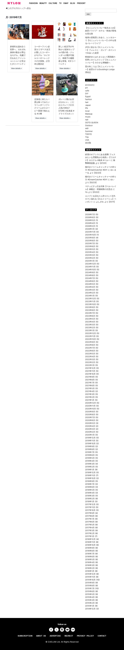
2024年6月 (90, 281)
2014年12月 (90, 608)
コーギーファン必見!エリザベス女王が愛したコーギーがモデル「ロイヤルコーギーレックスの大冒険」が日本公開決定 (42, 55)
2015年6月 (90, 591)
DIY (86, 93)
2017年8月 (90, 516)
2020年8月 (90, 414)
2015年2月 (90, 603)
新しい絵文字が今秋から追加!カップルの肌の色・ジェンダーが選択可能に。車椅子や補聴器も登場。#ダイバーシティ (66, 55)
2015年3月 (90, 600)
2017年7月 (89, 519)
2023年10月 (90, 304)
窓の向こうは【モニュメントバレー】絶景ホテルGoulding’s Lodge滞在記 (100, 69)
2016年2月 (90, 568)
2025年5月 (90, 249)
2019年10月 (90, 443)
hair (87, 102)
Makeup (88, 114)
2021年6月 (90, 385)
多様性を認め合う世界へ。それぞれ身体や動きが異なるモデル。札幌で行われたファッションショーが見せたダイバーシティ (18, 55)
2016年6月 (90, 556)
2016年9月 (90, 548)
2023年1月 (90, 330)
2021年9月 (90, 377)
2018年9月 (90, 481)
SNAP (65, 3)
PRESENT (81, 3)
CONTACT (102, 636)
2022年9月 (90, 342)
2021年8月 (90, 379)
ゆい (112, 179)
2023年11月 (90, 301)
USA (87, 140)
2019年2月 (90, 466)
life (86, 108)
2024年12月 (90, 263)
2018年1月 (89, 501)
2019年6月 (90, 455)
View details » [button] (16, 68)
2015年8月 (90, 585)
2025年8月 (90, 240)
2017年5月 (90, 524)
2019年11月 (90, 440)
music (87, 116)
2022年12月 (90, 333)
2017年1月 (89, 536)
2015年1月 (89, 606)
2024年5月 (90, 284)
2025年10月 (90, 234)
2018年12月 (90, 472)
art (86, 87)
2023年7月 (90, 313)
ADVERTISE (55, 636)
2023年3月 (90, 324)
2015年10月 (90, 579)
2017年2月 (90, 533)
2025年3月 (90, 255)
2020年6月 (90, 420)
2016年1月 (89, 571)
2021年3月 (90, 394)
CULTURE (53, 3)
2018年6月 (90, 487)
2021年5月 (90, 388)
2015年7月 (90, 588)
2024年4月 (90, 287)
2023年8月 (90, 310)
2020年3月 (90, 429)
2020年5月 (90, 423)
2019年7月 (90, 452)
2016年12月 (90, 539)
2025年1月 (90, 261)
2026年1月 (90, 229)
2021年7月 (90, 382)
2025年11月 (90, 232)
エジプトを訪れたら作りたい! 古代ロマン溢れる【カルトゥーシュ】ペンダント (100, 199)
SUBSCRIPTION (25, 636)
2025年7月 (90, 243)
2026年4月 (90, 223)
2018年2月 (90, 498)
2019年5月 (90, 458)
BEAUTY (43, 3)
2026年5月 (90, 220)
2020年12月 (90, 403)
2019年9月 (90, 446)
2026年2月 (90, 226)
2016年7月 (90, 553)
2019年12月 (90, 437)
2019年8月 (90, 449)
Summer (89, 131)
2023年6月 (90, 316)
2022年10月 (90, 339)
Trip (87, 137)
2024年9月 (90, 272)
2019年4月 (90, 461)
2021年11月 (90, 371)
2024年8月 (90, 275)
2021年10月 (90, 374)
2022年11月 (90, 336)
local (87, 111)
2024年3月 (90, 290)
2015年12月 (90, 574)
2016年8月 (90, 550)
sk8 (86, 128)
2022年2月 (90, 362)
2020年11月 (90, 406)
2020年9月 (90, 411)
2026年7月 (90, 214)
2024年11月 (90, 266)
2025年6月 (90, 246)
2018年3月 (90, 495)
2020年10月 (90, 408)
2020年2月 (90, 432)
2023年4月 (90, 321)
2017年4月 (90, 527)
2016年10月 (90, 545)
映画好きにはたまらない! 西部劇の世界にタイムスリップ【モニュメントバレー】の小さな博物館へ (100, 60)
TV (60, 3)
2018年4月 (90, 493)
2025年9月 (90, 237)
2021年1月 (89, 400)
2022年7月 (90, 348)
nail (86, 119)
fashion (88, 99)
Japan (88, 105)
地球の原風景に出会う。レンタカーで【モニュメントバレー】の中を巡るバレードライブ (100, 40)
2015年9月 (90, 582)
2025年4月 (90, 252)
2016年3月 (90, 565)
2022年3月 (90, 359)
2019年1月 (89, 469)
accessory (89, 85)
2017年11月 (90, 507)
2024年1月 (90, 295)
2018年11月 (90, 475)
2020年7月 (90, 417)
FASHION (33, 3)
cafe (87, 90)
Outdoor (89, 125)
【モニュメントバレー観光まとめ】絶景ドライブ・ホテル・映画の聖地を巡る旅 (100, 31)
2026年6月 (90, 217)
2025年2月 (90, 258)
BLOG (72, 3)
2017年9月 (90, 513)
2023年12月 (90, 298)
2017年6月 (90, 522)
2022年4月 (90, 356)
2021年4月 (90, 391)
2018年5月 (90, 490)
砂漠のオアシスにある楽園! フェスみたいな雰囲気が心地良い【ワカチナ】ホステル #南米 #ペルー (100, 157)
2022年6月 (90, 350)
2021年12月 (90, 368)
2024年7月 (90, 278)
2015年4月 (90, 597)
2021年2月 (90, 397)
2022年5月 (90, 353)
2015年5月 (90, 594)
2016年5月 (90, 559)
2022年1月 (90, 365)
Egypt (88, 96)
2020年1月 (90, 435)
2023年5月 (90, 319)
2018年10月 (90, 478)
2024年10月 (90, 269)
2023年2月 (90, 327)
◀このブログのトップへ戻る (18, 8)
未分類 (88, 143)
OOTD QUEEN (91, 122)
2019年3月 (90, 464)
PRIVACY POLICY (85, 636)
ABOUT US (41, 636)
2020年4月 (90, 426)
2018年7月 (90, 484)
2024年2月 (90, 292)
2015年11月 (90, 577)
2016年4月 (90, 562)
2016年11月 (90, 542)
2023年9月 (90, 307)
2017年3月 (90, 530)
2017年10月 (90, 510)
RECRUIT (69, 636)
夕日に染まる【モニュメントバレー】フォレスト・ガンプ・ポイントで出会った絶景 (100, 50)
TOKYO (88, 134)
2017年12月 (90, 504)
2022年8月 (90, 345)
